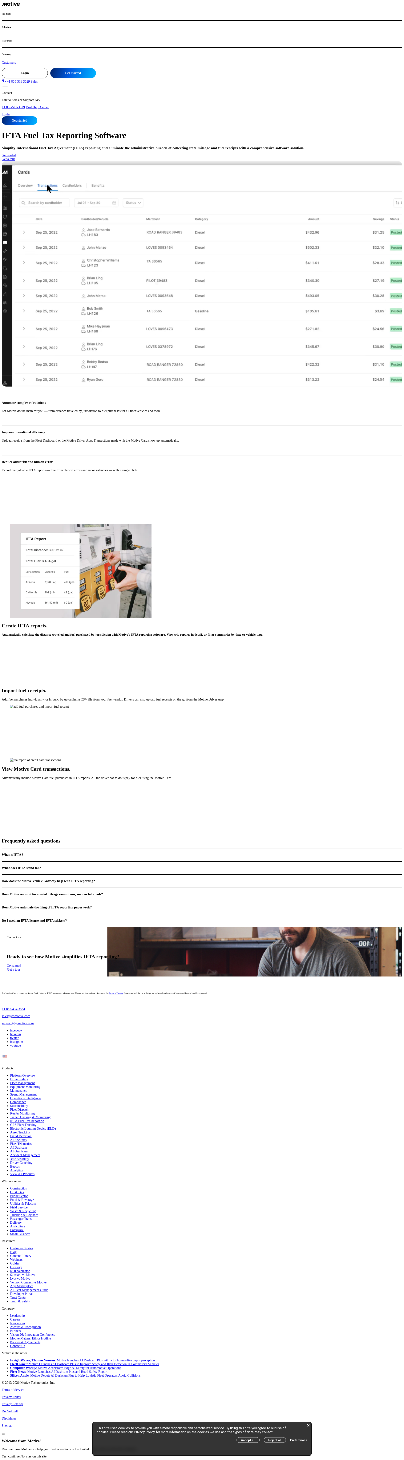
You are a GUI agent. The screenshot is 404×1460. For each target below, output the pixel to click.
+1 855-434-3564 (13, 1009)
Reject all (275, 1440)
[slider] (191, 381)
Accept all (248, 1440)
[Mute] (373, 381)
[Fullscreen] (395, 381)
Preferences (298, 1440)
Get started (73, 73)
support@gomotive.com (18, 1023)
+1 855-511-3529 (13, 107)
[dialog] (202, 1439)
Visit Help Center (37, 107)
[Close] (3, 1434)
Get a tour (8, 159)
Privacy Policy (11, 1397)
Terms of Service (116, 993)
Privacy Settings (12, 1404)
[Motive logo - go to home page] (11, 5)
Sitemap (7, 1425)
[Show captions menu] (362, 381)
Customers (9, 62)
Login (25, 73)
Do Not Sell (10, 1411)
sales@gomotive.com (16, 1016)
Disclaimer (9, 1418)
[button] (20, 81)
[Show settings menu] (384, 381)
